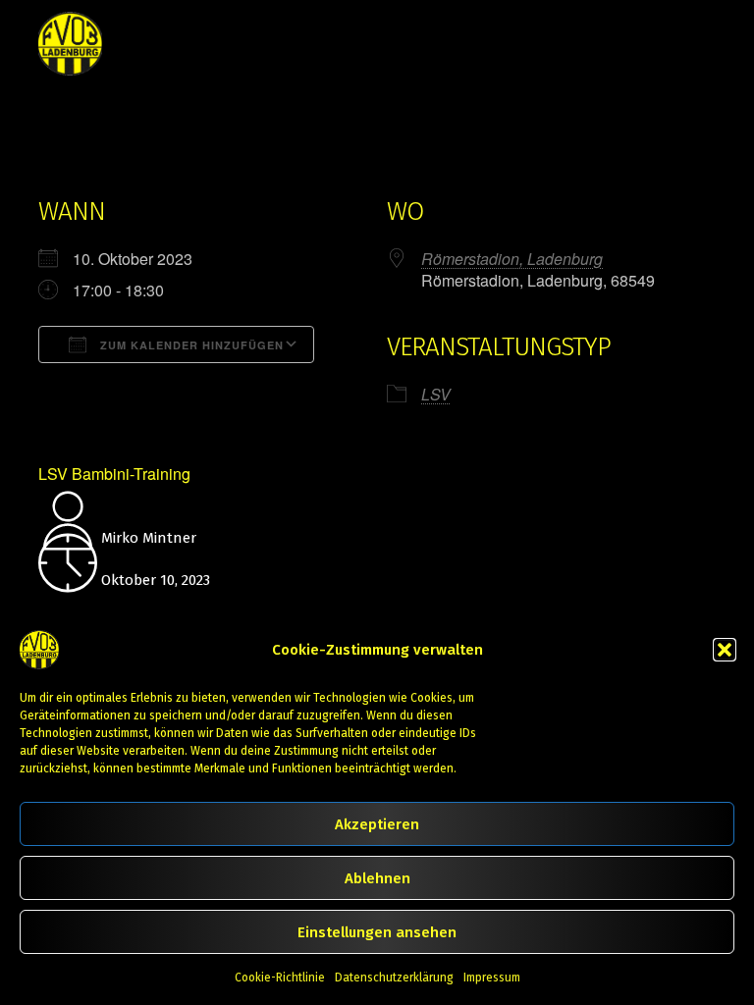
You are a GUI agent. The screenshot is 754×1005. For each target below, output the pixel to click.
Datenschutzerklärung (394, 977)
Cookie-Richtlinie (280, 977)
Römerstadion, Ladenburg (512, 258)
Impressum (491, 977)
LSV (436, 394)
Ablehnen (377, 878)
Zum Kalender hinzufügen (190, 345)
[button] (724, 650)
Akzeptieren (377, 824)
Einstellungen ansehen (377, 932)
